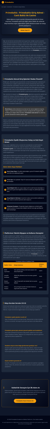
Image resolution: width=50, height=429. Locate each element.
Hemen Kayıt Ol (25, 30)
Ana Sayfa (4, 6)
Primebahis (9, 2)
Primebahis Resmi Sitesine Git (25, 401)
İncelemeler (9, 6)
